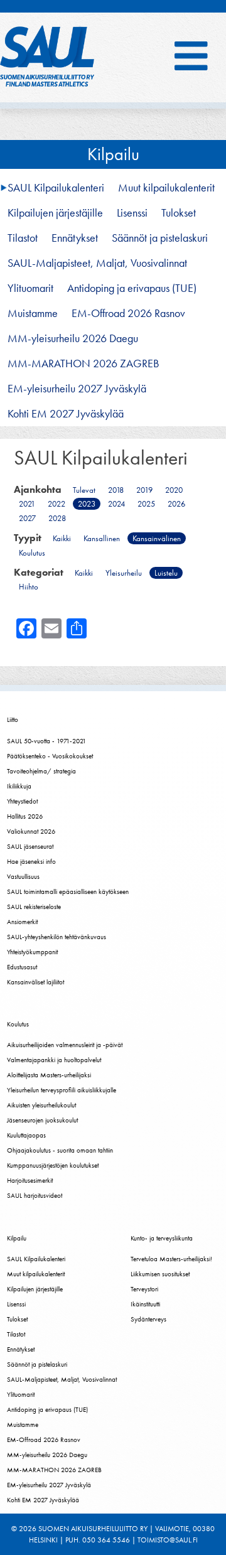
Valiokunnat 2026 (31, 831)
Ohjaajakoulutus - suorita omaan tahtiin (60, 1150)
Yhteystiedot (22, 801)
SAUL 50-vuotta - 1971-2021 (46, 740)
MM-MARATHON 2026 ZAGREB (83, 363)
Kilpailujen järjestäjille (55, 213)
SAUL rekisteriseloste (34, 906)
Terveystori (144, 1288)
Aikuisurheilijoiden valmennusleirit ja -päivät (64, 1044)
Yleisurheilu (123, 573)
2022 (56, 503)
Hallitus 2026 (25, 816)
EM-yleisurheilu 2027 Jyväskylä (77, 388)
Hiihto (28, 586)
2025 (146, 503)
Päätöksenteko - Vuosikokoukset (50, 755)
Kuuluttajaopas (26, 1135)
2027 (27, 518)
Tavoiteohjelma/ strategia (41, 771)
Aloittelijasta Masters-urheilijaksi (49, 1074)
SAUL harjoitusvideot (34, 1195)
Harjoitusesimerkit (30, 1180)
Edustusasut (22, 966)
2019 (144, 490)
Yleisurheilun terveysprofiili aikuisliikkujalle (61, 1089)
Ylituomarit (30, 288)
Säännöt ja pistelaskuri (160, 238)
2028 (57, 518)
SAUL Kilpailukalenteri (56, 187)
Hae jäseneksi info (31, 861)
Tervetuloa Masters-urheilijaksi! (171, 1258)
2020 (174, 490)
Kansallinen (101, 538)
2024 (116, 503)
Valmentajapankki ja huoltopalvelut (54, 1059)
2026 (176, 503)
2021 (27, 503)
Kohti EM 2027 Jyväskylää (66, 413)
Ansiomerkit (22, 921)
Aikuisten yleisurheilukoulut (41, 1104)
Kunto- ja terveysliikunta (162, 1238)
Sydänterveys (148, 1319)
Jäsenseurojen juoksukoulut (42, 1120)
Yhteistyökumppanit (32, 951)
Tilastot (23, 238)
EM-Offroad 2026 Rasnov (128, 313)
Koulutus (32, 552)
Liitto (12, 719)
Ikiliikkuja (19, 786)
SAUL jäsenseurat (30, 846)
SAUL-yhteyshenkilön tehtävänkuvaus (56, 936)
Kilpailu (113, 154)
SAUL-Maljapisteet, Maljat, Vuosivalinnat (97, 263)
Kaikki (62, 538)
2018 (116, 490)
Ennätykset (74, 238)
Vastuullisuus (23, 876)
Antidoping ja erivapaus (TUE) (131, 288)
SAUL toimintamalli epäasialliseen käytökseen (68, 891)
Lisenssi (132, 213)
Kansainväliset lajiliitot (35, 981)
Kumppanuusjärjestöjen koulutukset (53, 1165)
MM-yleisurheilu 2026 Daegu (73, 338)
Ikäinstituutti (145, 1303)
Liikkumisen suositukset (160, 1273)
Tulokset (178, 213)
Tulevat (84, 490)
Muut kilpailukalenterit (166, 187)
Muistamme (33, 313)
